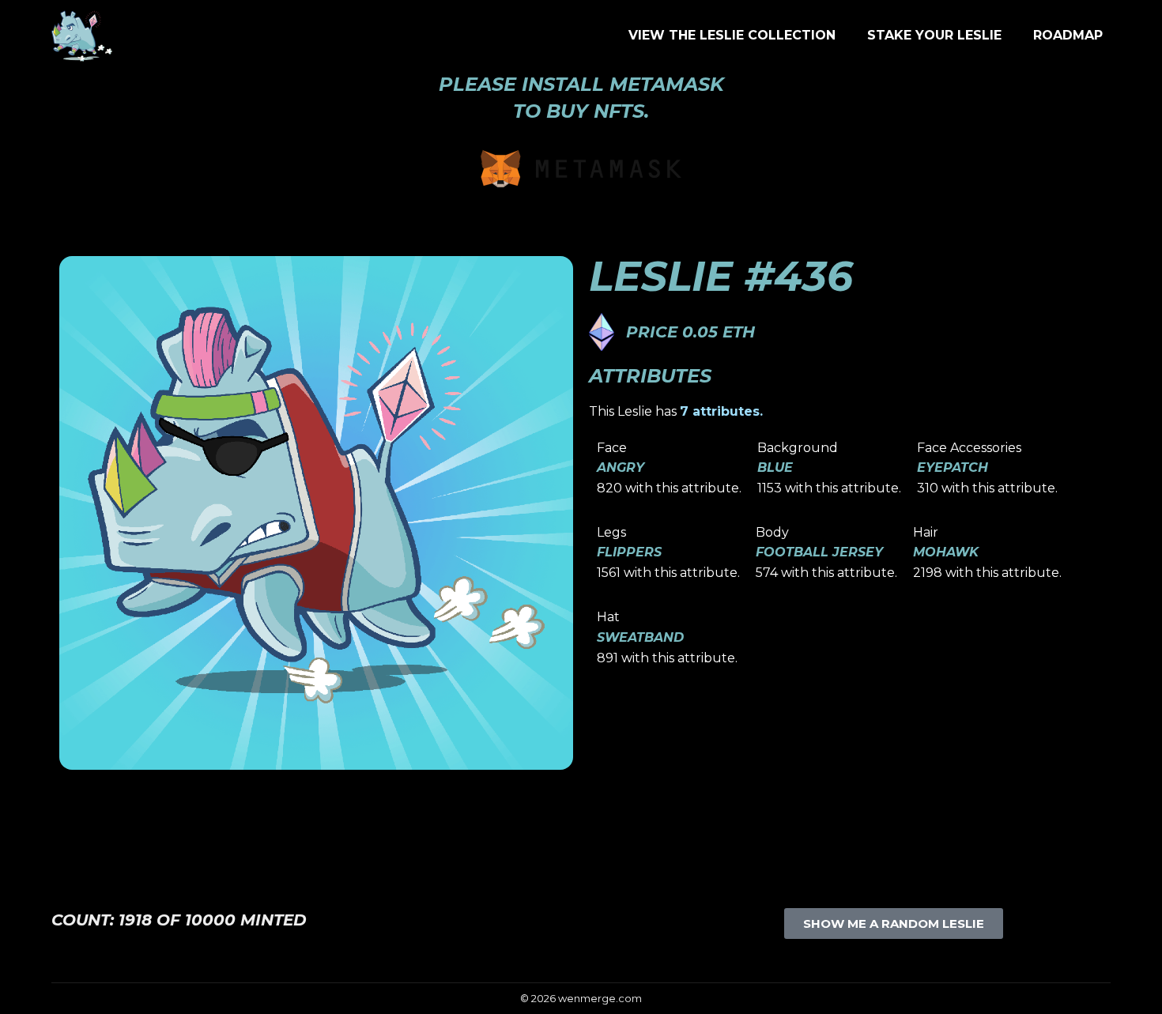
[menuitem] (732, 36)
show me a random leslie (893, 923)
